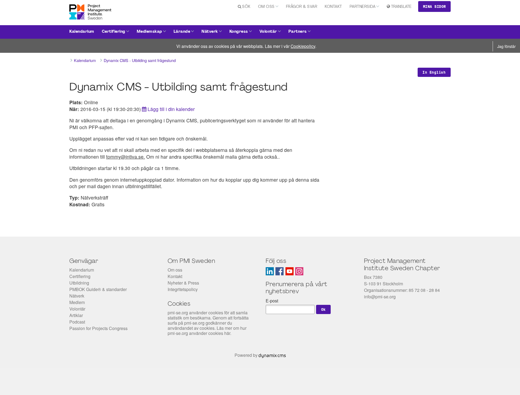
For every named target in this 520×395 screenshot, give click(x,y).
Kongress (238, 32)
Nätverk (210, 32)
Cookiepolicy (303, 46)
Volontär (268, 32)
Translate (401, 7)
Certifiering (113, 32)
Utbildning (79, 283)
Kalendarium (81, 32)
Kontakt (333, 7)
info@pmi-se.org (380, 296)
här (227, 333)
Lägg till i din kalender (171, 109)
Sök (246, 7)
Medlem (77, 302)
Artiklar (76, 315)
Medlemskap (149, 32)
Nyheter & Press (183, 283)
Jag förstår (506, 46)
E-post (272, 301)
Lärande (182, 32)
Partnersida (363, 7)
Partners (297, 32)
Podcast (77, 322)
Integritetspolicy (183, 289)
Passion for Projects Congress (98, 328)
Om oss (266, 7)
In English (434, 72)
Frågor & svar (301, 7)
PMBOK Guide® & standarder (98, 289)
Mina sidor (434, 6)
